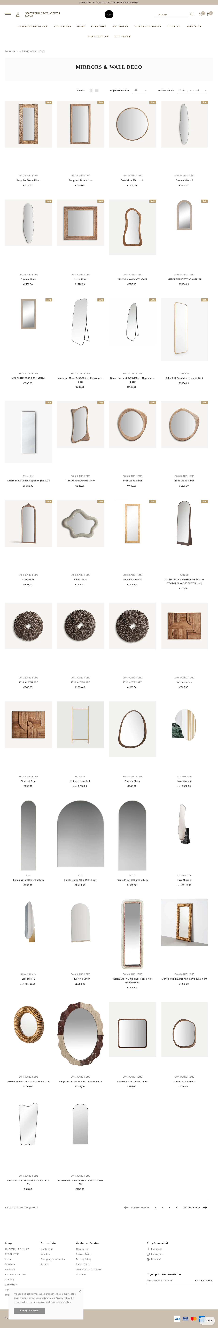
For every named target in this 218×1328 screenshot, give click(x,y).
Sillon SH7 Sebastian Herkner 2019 (184, 378)
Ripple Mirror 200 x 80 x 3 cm (132, 880)
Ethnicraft (80, 776)
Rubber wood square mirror (132, 1081)
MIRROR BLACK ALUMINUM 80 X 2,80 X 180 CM (28, 1182)
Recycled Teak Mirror (80, 180)
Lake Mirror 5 (184, 880)
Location (81, 1274)
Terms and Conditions (88, 1269)
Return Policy (83, 1264)
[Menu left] (8, 15)
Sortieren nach (166, 90)
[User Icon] (18, 14)
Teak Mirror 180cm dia (132, 180)
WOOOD (184, 574)
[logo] (109, 14)
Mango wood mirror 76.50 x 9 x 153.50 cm (184, 978)
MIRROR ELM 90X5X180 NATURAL (184, 279)
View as (81, 90)
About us (45, 1254)
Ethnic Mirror (28, 579)
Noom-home (184, 776)
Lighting (9, 1279)
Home (8, 1259)
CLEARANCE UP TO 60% (17, 1249)
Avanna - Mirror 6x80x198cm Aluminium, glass (80, 380)
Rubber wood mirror (184, 1081)
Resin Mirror (80, 579)
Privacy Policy (83, 1259)
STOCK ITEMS (12, 1254)
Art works (10, 1269)
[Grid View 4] (91, 91)
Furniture (10, 1264)
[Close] (80, 1291)
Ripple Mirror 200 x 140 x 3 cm (80, 880)
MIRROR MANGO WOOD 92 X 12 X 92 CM (28, 1081)
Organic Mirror (28, 279)
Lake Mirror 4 (184, 781)
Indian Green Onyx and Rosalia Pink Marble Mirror (132, 980)
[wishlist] (200, 14)
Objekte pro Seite (119, 90)
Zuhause (10, 51)
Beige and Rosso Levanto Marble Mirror (80, 1081)
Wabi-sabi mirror (132, 579)
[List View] (98, 91)
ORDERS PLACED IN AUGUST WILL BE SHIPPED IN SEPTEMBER (109, 3)
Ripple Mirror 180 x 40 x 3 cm (28, 880)
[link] (28, 136)
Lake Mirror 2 (28, 978)
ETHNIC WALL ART (28, 682)
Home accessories (15, 1274)
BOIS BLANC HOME (28, 175)
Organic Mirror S (184, 180)
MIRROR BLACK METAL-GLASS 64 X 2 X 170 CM (80, 1182)
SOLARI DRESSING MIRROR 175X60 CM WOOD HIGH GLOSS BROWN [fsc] (184, 581)
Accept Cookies (29, 1310)
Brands (45, 1264)
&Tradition (184, 373)
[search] (191, 14)
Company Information (53, 1259)
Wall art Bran (28, 781)
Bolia (28, 875)
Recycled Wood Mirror (29, 180)
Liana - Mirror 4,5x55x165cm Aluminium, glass (132, 380)
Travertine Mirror (80, 978)
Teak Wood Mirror (132, 480)
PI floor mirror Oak (80, 781)
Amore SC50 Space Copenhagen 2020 (28, 480)
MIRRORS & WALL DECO (32, 51)
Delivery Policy (84, 1254)
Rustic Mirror (80, 279)
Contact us (47, 1249)
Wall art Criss (184, 682)
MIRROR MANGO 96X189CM (132, 279)
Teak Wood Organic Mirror (80, 480)
